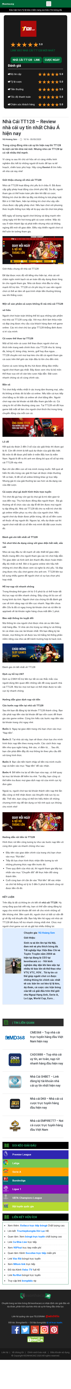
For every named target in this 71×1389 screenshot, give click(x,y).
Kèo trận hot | (15, 10)
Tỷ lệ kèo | (27, 10)
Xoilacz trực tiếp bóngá (33, 1225)
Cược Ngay (52, 59)
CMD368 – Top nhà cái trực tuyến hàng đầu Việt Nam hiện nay (46, 1037)
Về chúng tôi (19, 1352)
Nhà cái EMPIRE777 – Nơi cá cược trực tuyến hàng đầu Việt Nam (46, 1125)
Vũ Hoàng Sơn (46, 932)
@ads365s (52, 1316)
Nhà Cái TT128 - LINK (26, 59)
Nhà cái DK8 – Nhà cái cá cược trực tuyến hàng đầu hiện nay (46, 1103)
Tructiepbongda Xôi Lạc (31, 1231)
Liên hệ (5, 1352)
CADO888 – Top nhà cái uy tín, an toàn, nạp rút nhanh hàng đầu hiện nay (46, 1059)
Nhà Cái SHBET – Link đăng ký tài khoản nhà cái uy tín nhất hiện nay (45, 1081)
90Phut (17, 1247)
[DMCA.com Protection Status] (35, 1339)
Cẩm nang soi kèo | (41, 10)
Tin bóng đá (56, 10)
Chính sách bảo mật (38, 1352)
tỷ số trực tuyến (54, 1322)
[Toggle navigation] (48, 3)
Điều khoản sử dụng (60, 1352)
